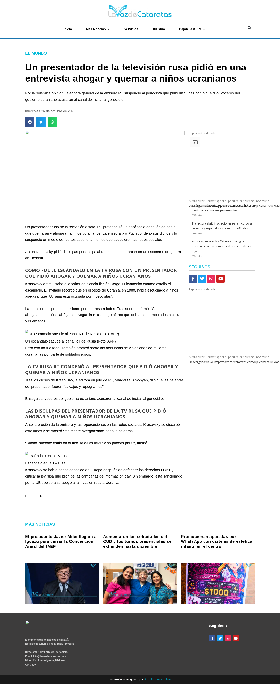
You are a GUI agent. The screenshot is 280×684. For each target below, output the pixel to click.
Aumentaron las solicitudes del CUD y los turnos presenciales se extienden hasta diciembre (137, 541)
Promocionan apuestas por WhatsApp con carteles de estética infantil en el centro (216, 541)
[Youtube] (220, 279)
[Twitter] (202, 279)
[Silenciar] (191, 388)
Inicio (68, 29)
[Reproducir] (191, 368)
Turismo (158, 29)
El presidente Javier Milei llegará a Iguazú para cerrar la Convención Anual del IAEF (61, 541)
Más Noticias (96, 29)
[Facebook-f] (193, 279)
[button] (249, 28)
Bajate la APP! (190, 29)
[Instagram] (211, 279)
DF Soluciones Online (157, 679)
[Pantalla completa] (191, 393)
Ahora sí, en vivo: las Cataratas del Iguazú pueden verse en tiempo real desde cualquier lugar (222, 246)
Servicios (131, 29)
